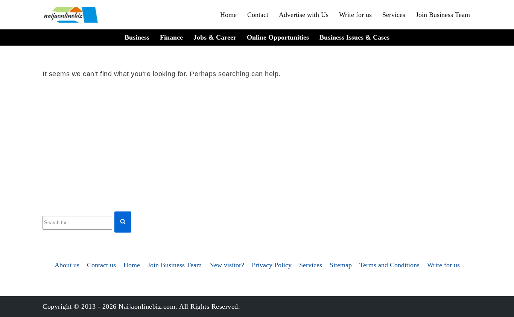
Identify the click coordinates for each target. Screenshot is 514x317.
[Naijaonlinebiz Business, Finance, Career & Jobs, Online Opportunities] (71, 15)
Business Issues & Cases (354, 37)
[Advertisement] (257, 143)
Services (393, 14)
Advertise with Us (303, 14)
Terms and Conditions (389, 265)
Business (137, 37)
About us (67, 265)
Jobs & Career (214, 37)
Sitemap (341, 265)
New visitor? (226, 265)
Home (228, 14)
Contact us (101, 265)
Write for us (355, 14)
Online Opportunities (278, 37)
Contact (257, 14)
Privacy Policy (272, 265)
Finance (171, 37)
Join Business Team (443, 14)
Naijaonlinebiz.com (147, 306)
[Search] (122, 222)
